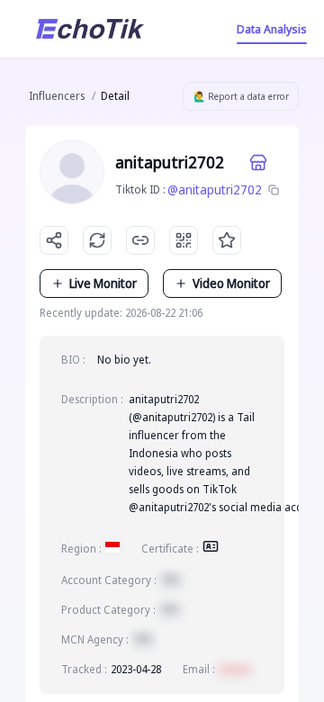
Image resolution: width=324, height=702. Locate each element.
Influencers (57, 96)
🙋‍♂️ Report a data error (241, 96)
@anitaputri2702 (214, 189)
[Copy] (274, 190)
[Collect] (226, 240)
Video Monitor (231, 283)
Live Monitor (103, 283)
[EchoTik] (90, 29)
